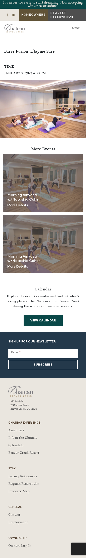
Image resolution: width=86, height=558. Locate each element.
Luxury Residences (22, 476)
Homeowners (33, 15)
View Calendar (43, 320)
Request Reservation (61, 15)
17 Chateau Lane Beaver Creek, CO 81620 (23, 407)
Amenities (16, 430)
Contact (14, 515)
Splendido (15, 445)
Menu (76, 28)
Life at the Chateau (22, 438)
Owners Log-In (20, 546)
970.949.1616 (16, 401)
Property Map (18, 491)
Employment (18, 522)
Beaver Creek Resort (23, 453)
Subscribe (43, 364)
